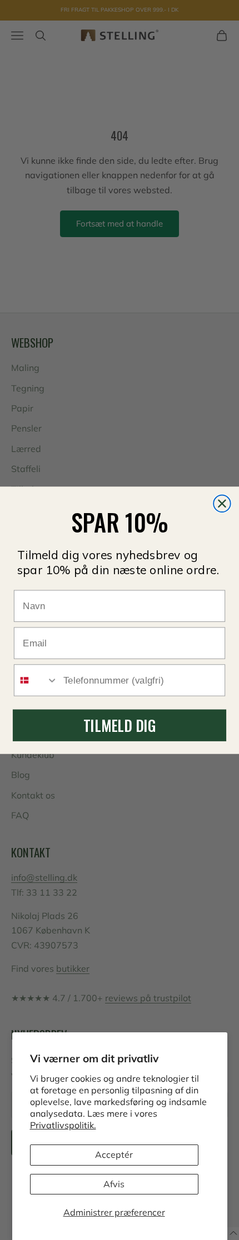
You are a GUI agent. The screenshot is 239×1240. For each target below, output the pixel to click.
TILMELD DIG (119, 725)
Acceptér (114, 1154)
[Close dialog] (222, 503)
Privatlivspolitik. (63, 1125)
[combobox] (36, 680)
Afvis (114, 1183)
